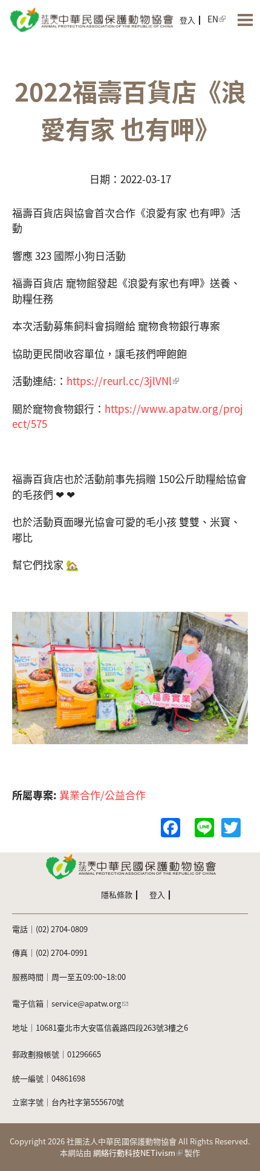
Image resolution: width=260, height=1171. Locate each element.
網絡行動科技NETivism (134, 1152)
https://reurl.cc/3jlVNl (119, 380)
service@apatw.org (86, 1003)
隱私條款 (116, 894)
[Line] (204, 826)
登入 (187, 19)
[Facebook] (170, 826)
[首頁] (90, 19)
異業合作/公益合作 (102, 794)
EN (212, 19)
